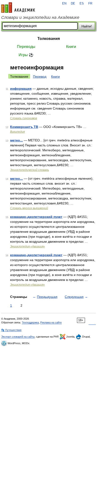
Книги (71, 47)
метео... (16, 140)
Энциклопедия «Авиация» (27, 246)
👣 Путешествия (11, 330)
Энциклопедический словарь (29, 170)
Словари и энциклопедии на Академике (40, 17)
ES (82, 3)
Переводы (26, 47)
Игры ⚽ (26, 55)
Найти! (86, 26)
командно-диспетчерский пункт (36, 217)
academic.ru (18, 7)
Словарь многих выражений (29, 208)
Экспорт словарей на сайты (18, 336)
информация (21, 88)
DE (73, 3)
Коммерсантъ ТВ (24, 127)
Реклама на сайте (51, 322)
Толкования (48, 39)
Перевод (39, 76)
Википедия (17, 131)
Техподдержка (30, 322)
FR (90, 3)
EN (64, 3)
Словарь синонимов (23, 118)
